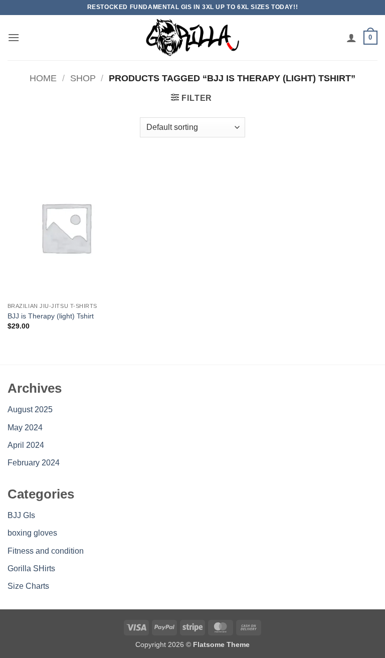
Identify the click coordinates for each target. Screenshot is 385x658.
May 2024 (25, 427)
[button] (14, 37)
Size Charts (28, 586)
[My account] (351, 38)
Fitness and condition (46, 551)
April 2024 (26, 445)
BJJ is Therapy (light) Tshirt (51, 316)
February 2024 (34, 462)
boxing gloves (32, 533)
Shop (83, 78)
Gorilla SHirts (31, 568)
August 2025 (30, 409)
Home (43, 78)
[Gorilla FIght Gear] (192, 37)
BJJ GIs (21, 515)
